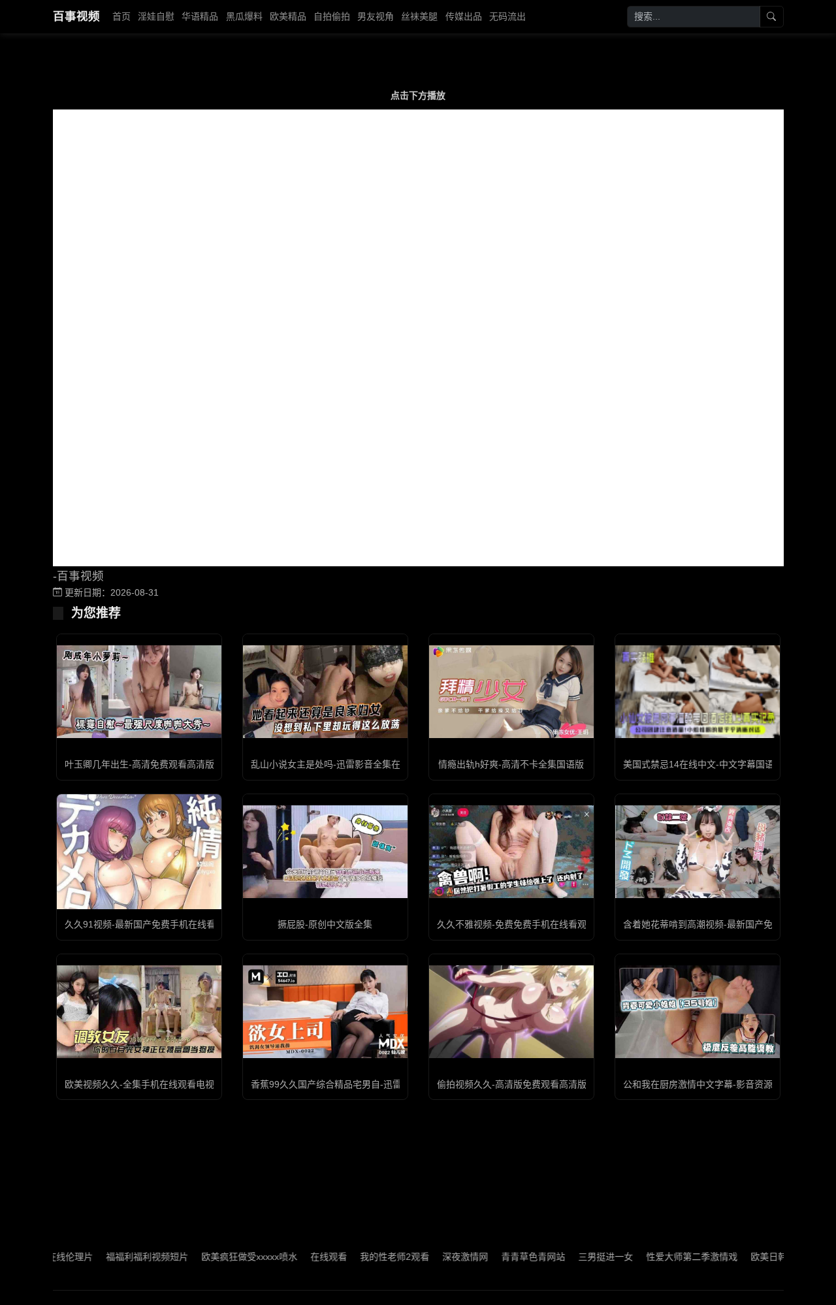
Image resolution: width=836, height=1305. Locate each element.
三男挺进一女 (579, 1256)
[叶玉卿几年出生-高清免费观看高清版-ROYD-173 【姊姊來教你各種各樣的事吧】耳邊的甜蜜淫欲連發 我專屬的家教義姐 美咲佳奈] (139, 691)
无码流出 (507, 16)
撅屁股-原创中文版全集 (325, 924)
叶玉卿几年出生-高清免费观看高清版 (139, 764)
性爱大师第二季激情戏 (665, 1256)
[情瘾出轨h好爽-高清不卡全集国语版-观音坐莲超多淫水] (511, 691)
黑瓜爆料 (244, 16)
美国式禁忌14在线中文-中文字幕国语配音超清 (717, 764)
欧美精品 (288, 16)
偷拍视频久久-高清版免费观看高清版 (512, 1084)
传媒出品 (463, 16)
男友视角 (375, 16)
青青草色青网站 (507, 1256)
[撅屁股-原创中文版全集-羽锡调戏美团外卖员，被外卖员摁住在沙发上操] (325, 851)
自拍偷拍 (332, 16)
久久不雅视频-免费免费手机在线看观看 (516, 924)
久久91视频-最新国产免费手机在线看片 (145, 924)
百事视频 (76, 16)
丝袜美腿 (419, 16)
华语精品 (200, 16)
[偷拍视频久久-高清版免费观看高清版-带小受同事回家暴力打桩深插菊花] (511, 1011)
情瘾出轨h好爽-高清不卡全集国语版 (511, 764)
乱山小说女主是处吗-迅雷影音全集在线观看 (339, 764)
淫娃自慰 (156, 16)
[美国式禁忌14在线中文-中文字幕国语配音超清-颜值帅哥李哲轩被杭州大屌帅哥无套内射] (697, 691)
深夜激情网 (439, 1256)
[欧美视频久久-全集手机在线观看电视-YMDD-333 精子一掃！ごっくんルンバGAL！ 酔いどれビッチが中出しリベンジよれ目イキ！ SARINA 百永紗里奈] (139, 1011)
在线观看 (302, 1256)
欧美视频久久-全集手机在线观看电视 (139, 1084)
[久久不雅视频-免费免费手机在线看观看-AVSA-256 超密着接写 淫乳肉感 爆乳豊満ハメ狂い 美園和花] (511, 851)
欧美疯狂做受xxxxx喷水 (223, 1256)
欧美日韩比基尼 (756, 1256)
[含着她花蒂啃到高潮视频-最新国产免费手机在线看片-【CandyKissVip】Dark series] (697, 851)
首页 (121, 16)
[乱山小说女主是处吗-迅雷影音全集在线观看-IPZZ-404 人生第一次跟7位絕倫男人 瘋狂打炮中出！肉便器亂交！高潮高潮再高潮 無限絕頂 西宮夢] (325, 691)
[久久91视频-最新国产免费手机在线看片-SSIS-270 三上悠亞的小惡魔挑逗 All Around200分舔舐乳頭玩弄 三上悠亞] (139, 851)
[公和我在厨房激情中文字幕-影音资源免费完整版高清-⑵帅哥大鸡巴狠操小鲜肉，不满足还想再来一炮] (697, 1011)
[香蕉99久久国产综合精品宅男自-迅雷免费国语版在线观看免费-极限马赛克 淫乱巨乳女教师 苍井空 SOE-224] (325, 1011)
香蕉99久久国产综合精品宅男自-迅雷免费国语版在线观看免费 (376, 1084)
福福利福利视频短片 (121, 1256)
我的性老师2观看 (368, 1256)
